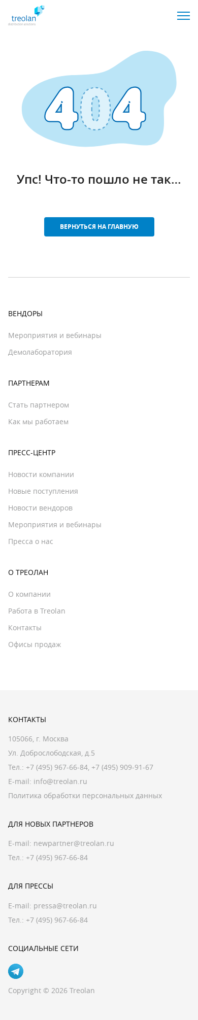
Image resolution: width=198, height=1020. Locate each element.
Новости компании (41, 474)
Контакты (25, 627)
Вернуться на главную (99, 226)
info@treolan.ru (60, 781)
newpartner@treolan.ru (74, 843)
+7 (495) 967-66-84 (57, 767)
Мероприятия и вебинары (55, 335)
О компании (29, 594)
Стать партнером (38, 405)
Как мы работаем (38, 421)
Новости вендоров (40, 508)
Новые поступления (43, 491)
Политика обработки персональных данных (85, 795)
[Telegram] (15, 971)
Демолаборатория (40, 352)
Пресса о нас (30, 541)
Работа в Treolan (36, 611)
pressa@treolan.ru (65, 905)
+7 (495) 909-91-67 (122, 767)
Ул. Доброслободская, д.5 (51, 753)
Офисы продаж (34, 644)
